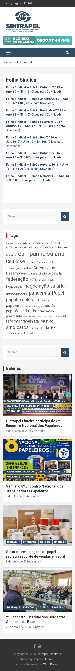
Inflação (42, 280)
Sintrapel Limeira (47, 654)
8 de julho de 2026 (17, 496)
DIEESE (33, 273)
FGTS (33, 279)
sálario (48, 327)
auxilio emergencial (19, 247)
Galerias (13, 368)
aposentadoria (13, 243)
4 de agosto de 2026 (19, 430)
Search (65, 216)
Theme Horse (43, 659)
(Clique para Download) (35, 126)
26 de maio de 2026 (18, 627)
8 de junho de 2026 (18, 561)
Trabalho (30, 333)
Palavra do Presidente (36, 406)
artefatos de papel (48, 243)
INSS (51, 279)
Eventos (59, 401)
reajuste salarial (57, 316)
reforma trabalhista (22, 321)
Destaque (44, 401)
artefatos (28, 243)
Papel (58, 293)
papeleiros (15, 305)
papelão (49, 306)
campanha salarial (42, 253)
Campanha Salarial (20, 401)
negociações (16, 293)
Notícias (60, 542)
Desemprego (16, 273)
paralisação (46, 311)
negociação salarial (45, 286)
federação (17, 279)
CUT (59, 268)
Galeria (12, 406)
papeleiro (45, 300)
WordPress (50, 664)
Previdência (29, 316)
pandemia (39, 293)
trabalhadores (14, 333)
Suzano (35, 328)
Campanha (11, 255)
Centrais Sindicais (37, 262)
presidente (14, 316)
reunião (47, 321)
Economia (30, 542)
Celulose (15, 261)
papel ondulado (33, 306)
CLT (51, 262)
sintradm (39, 430)
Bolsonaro (61, 247)
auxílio (37, 247)
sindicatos (17, 327)
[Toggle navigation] (8, 52)
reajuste (41, 316)
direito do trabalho (51, 273)
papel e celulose (22, 299)
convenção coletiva (19, 268)
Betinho (48, 247)
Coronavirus (44, 267)
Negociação (14, 286)
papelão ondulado (21, 311)
